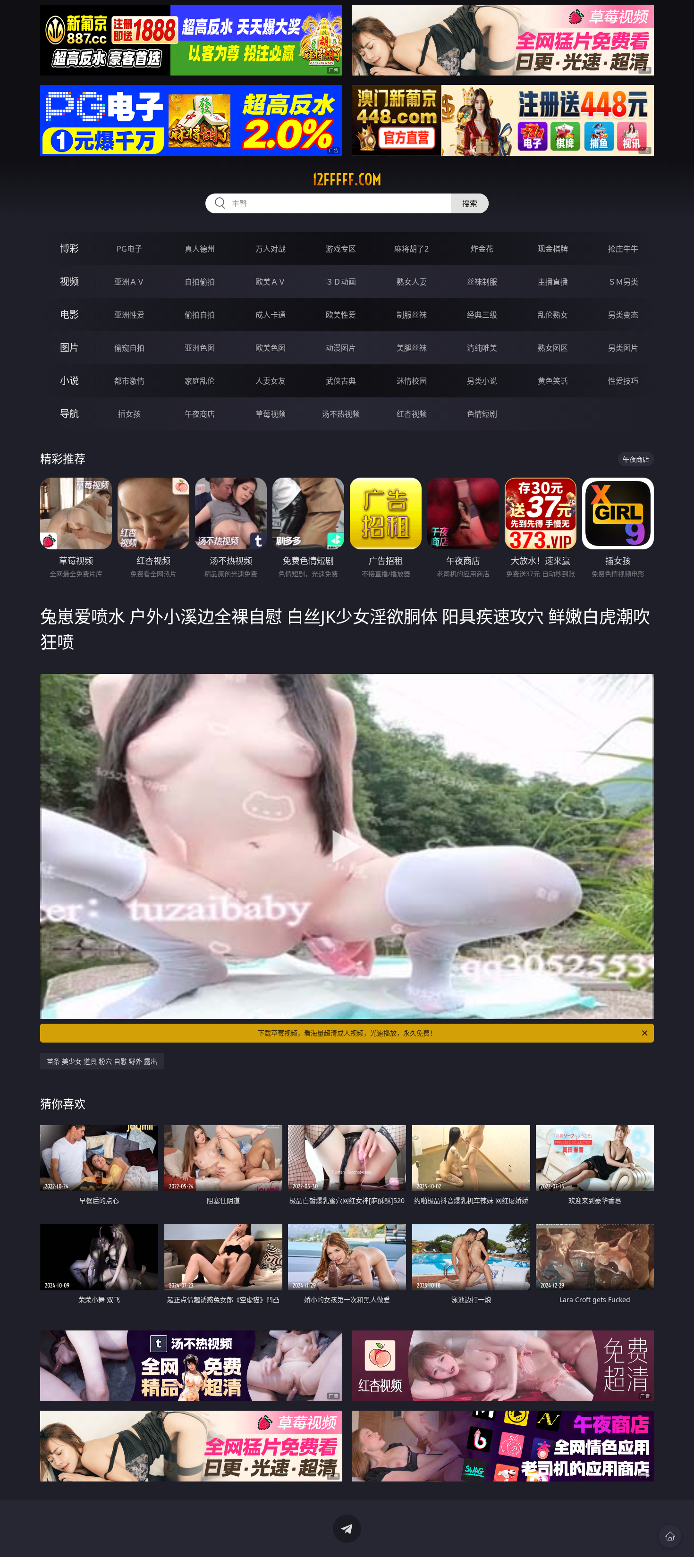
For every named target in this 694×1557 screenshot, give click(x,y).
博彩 (69, 248)
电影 (69, 314)
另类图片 (623, 348)
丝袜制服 (482, 282)
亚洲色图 (200, 348)
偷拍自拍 (200, 315)
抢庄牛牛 (623, 249)
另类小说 (482, 381)
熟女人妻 (412, 282)
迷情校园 (412, 381)
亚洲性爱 (129, 315)
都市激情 (129, 381)
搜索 (469, 203)
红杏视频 (412, 414)
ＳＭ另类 (623, 282)
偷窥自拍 (129, 348)
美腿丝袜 (412, 348)
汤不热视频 (341, 414)
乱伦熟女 (553, 315)
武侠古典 (341, 381)
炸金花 (482, 249)
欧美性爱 (341, 315)
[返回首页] (670, 1536)
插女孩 (129, 414)
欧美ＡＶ (270, 282)
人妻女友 (270, 381)
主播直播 (553, 282)
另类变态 (623, 315)
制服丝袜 (412, 315)
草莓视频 (270, 414)
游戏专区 (341, 249)
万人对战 (270, 249)
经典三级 (482, 315)
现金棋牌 (553, 249)
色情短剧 (482, 414)
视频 (69, 281)
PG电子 (129, 249)
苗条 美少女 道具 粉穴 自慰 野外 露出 (102, 1061)
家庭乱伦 (200, 381)
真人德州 (200, 249)
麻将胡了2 (411, 249)
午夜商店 (200, 414)
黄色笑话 (553, 381)
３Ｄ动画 (341, 282)
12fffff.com (347, 179)
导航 (69, 413)
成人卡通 (270, 315)
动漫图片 (341, 348)
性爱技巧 (623, 381)
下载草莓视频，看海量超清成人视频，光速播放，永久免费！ (347, 1032)
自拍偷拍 (200, 282)
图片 (69, 347)
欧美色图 (270, 348)
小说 (69, 380)
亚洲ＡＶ (129, 282)
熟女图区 (553, 348)
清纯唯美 (482, 348)
